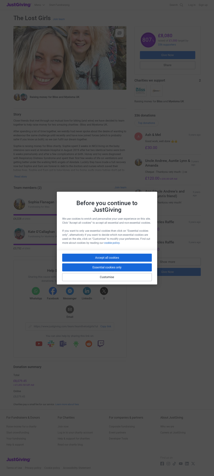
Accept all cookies (107, 257)
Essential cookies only (107, 267)
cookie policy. (112, 242)
